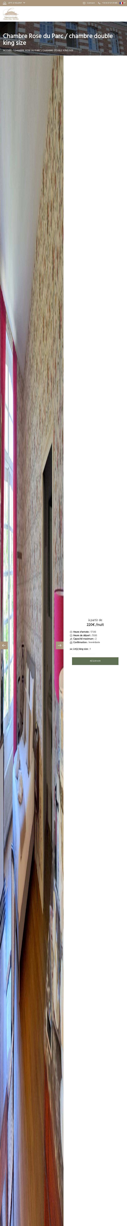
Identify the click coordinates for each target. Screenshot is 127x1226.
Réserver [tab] (95, 661)
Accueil (7, 51)
